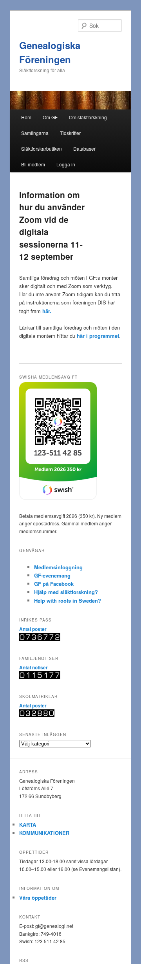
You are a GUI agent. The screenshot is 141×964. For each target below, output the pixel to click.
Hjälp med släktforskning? (66, 592)
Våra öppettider (37, 897)
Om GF (50, 117)
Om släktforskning (88, 117)
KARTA (27, 824)
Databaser (84, 148)
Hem (26, 117)
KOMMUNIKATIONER (44, 832)
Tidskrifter (70, 132)
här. (46, 311)
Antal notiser (33, 667)
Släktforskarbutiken (41, 148)
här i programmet (98, 335)
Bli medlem (33, 164)
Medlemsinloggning (58, 567)
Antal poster (33, 628)
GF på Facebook (54, 583)
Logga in (65, 164)
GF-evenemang (52, 575)
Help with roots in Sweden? (67, 600)
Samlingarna (35, 132)
